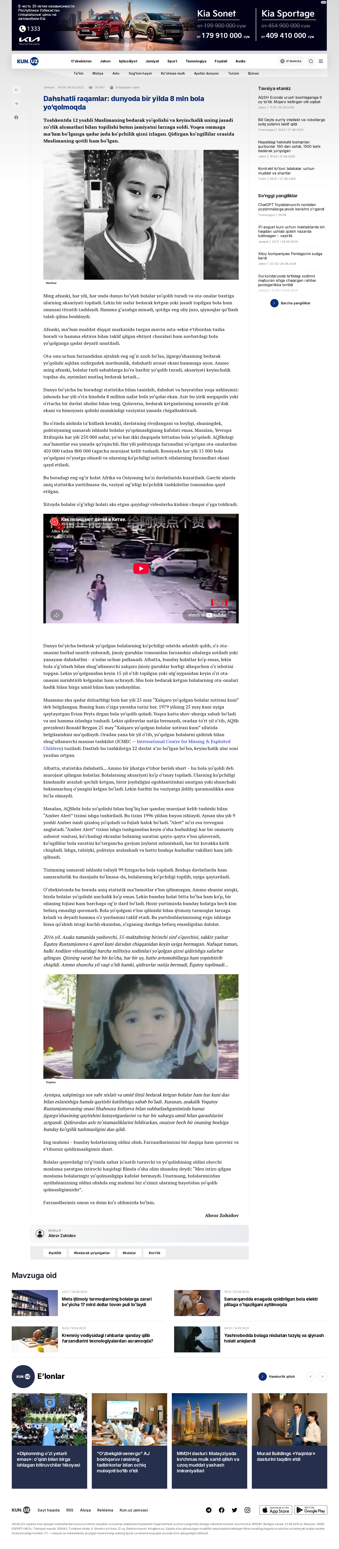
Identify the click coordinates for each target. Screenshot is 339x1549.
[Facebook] (16, 117)
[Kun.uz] (28, 61)
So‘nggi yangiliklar (277, 195)
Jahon (105, 61)
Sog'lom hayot (140, 73)
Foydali (221, 61)
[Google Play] (310, 1510)
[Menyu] (321, 61)
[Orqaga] (16, 89)
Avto (116, 73)
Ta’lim (262, 178)
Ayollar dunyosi (206, 73)
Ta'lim (78, 73)
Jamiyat (152, 61)
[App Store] (275, 1510)
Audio (240, 61)
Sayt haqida (49, 1510)
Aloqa (85, 1510)
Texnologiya (196, 61)
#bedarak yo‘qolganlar (92, 1253)
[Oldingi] (310, 1376)
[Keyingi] (322, 1376)
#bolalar (129, 1253)
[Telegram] (16, 103)
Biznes (253, 73)
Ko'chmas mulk (173, 73)
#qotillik (55, 1253)
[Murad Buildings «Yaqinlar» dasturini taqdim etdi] (289, 1441)
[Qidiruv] (311, 61)
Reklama (105, 1510)
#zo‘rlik (154, 1253)
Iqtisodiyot (128, 61)
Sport (172, 61)
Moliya (97, 73)
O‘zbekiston (81, 61)
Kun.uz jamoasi (134, 1510)
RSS (70, 1510)
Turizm (233, 73)
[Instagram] (247, 1510)
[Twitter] (234, 1510)
